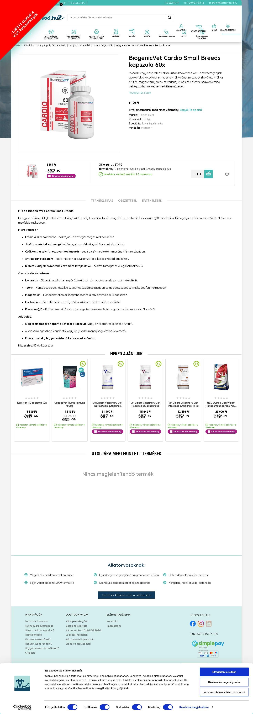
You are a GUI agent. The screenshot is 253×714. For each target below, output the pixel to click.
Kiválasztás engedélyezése (224, 682)
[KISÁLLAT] (116, 28)
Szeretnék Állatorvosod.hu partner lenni (126, 595)
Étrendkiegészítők (103, 45)
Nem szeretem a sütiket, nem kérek (224, 692)
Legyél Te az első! (191, 110)
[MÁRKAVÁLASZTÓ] (166, 28)
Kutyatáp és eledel (80, 45)
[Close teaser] (61, 4)
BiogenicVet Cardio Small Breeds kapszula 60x (143, 45)
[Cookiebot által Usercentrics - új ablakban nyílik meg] (22, 707)
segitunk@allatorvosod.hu (223, 2)
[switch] (104, 707)
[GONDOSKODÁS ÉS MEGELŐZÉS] (96, 28)
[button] (30, 30)
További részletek (140, 92)
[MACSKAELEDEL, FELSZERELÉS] (73, 28)
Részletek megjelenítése (194, 707)
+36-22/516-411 (171, 2)
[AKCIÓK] (147, 28)
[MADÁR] (132, 28)
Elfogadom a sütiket (224, 671)
